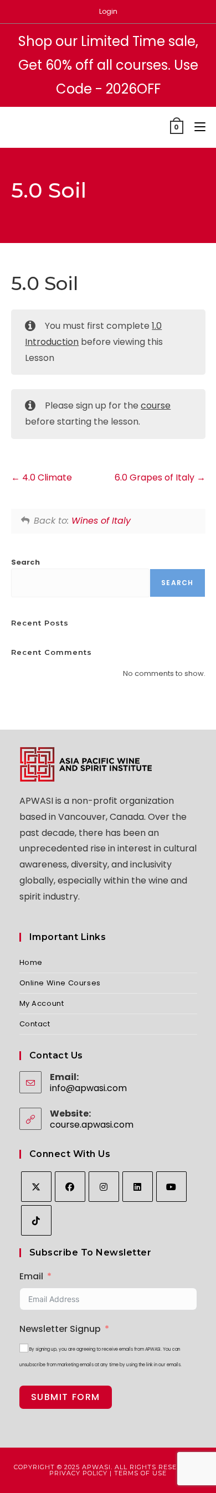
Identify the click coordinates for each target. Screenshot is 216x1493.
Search (25, 562)
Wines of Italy (101, 520)
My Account (41, 1003)
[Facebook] (70, 1186)
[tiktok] (36, 1220)
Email (31, 1276)
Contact (34, 1024)
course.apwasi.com (91, 1124)
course (156, 405)
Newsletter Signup (60, 1328)
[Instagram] (104, 1186)
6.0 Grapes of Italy (156, 477)
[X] (36, 1186)
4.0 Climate (46, 477)
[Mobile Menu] (195, 127)
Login (108, 11)
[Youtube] (171, 1186)
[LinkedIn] (137, 1186)
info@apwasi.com (88, 1088)
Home (31, 962)
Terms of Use (140, 1473)
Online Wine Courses (60, 983)
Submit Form (66, 1397)
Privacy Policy (78, 1473)
